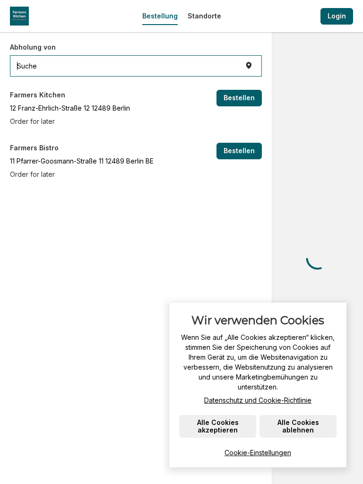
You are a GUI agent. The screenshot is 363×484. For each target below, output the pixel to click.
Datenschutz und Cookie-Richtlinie (257, 400)
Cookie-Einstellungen (258, 453)
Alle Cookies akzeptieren (218, 426)
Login (337, 16)
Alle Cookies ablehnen (298, 426)
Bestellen (239, 98)
